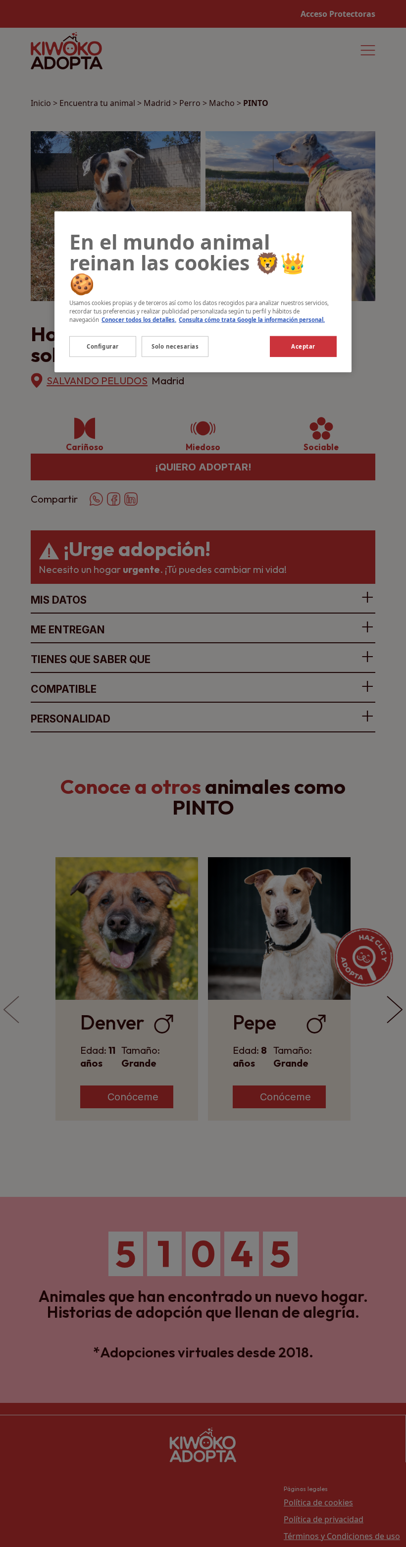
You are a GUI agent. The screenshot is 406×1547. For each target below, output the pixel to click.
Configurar (103, 346)
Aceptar (303, 346)
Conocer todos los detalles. (139, 319)
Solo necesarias (175, 346)
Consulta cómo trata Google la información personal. (252, 319)
